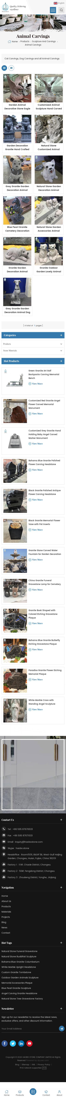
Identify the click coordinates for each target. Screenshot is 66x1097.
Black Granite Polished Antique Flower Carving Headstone (45, 492)
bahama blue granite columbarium (20, 962)
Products (7, 344)
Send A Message (33, 1091)
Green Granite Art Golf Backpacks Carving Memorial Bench (44, 374)
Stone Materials (10, 350)
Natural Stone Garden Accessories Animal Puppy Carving (49, 229)
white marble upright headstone (19, 967)
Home (15, 41)
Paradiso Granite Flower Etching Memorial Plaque (45, 672)
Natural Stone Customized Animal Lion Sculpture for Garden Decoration (49, 147)
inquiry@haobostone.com (29, 842)
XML (33, 1064)
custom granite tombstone (16, 972)
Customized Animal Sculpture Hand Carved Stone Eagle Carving (49, 107)
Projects (6, 917)
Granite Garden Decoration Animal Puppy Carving (17, 270)
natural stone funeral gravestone (19, 951)
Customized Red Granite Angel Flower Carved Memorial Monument (44, 404)
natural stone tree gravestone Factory (22, 998)
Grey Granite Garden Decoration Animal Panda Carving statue (17, 188)
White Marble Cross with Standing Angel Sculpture (42, 702)
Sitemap (25, 1064)
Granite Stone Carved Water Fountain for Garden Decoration (45, 552)
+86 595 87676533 (23, 829)
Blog (4, 922)
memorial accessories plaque (17, 983)
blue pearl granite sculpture (16, 988)
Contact (6, 933)
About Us (6, 901)
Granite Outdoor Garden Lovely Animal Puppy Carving (49, 270)
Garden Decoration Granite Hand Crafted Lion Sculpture (17, 147)
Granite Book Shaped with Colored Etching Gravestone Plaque (43, 614)
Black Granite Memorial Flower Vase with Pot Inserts (44, 522)
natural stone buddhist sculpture (19, 956)
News (4, 927)
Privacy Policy (44, 1064)
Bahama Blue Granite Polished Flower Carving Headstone (44, 462)
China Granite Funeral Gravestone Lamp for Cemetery (45, 582)
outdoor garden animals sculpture (20, 977)
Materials (6, 912)
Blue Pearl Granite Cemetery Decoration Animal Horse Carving (17, 229)
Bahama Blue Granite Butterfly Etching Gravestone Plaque (44, 642)
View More (37, 383)
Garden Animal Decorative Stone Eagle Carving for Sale (17, 107)
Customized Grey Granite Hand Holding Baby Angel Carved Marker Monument (45, 434)
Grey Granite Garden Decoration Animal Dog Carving (17, 310)
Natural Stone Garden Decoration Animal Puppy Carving (49, 188)
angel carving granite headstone (19, 993)
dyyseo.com (43, 1060)
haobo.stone (22, 848)
